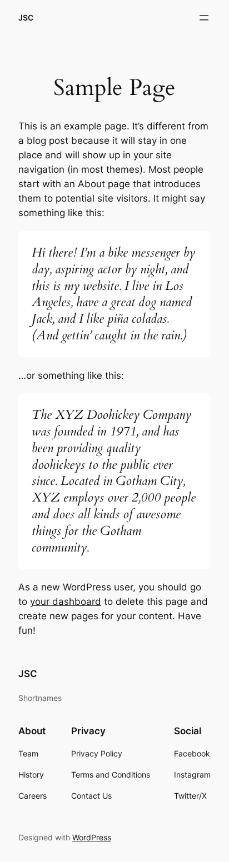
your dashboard (65, 601)
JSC (25, 17)
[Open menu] (204, 17)
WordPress (91, 837)
